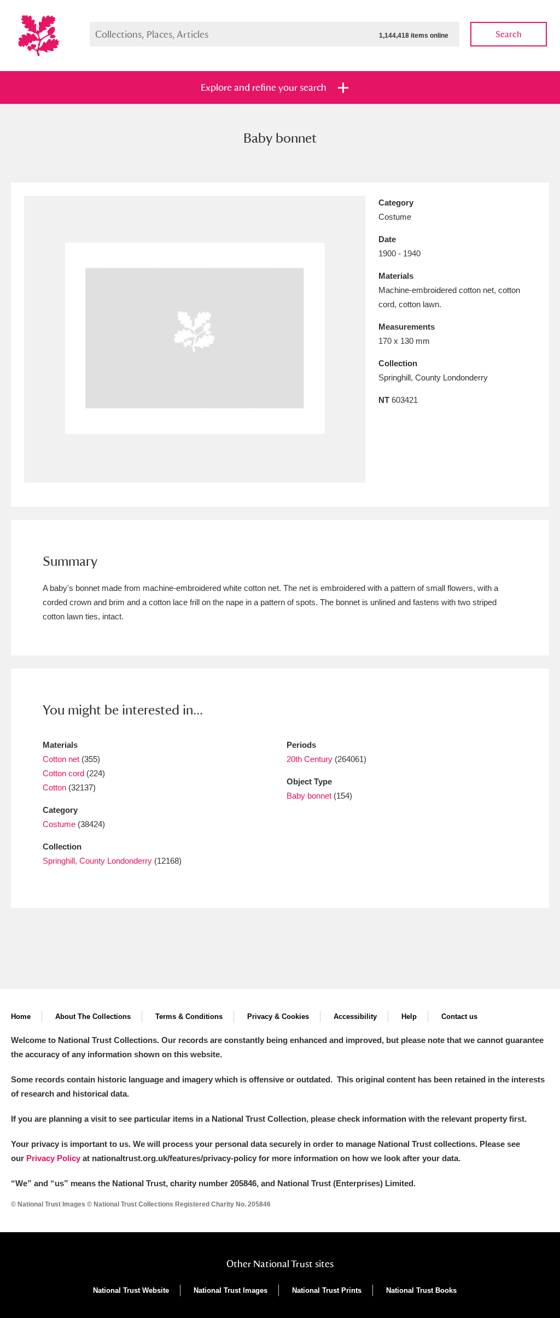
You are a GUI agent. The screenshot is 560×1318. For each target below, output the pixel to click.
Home (21, 1016)
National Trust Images (230, 1290)
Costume (59, 824)
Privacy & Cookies (278, 1016)
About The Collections (93, 1016)
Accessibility (355, 1016)
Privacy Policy (53, 1158)
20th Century (309, 759)
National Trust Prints (326, 1290)
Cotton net (61, 759)
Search (508, 34)
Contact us (459, 1016)
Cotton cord (63, 773)
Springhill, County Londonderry (97, 860)
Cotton (54, 787)
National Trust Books (421, 1290)
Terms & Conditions (189, 1016)
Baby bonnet (309, 795)
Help (409, 1016)
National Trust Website (131, 1290)
